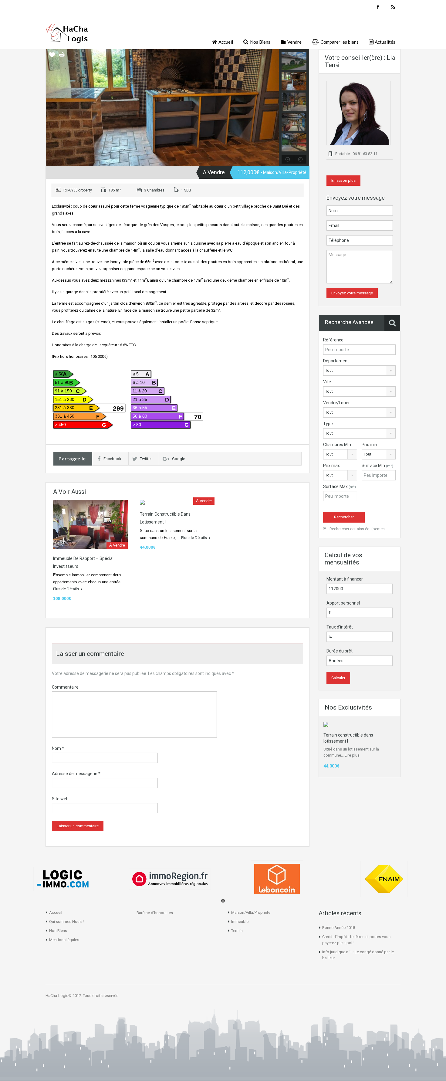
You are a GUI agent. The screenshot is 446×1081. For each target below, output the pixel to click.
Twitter (146, 458)
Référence (333, 339)
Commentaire (65, 687)
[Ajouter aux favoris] (52, 57)
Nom (58, 748)
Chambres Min (337, 444)
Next (273, 107)
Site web (60, 798)
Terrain (237, 930)
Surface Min (377, 465)
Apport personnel (343, 603)
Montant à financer (344, 579)
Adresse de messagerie (76, 773)
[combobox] (359, 370)
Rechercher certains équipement (357, 529)
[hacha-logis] (67, 36)
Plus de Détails (66, 589)
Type (328, 423)
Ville (327, 381)
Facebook (112, 458)
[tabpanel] (63, 879)
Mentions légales (64, 939)
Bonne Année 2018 (338, 927)
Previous (51, 107)
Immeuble (239, 921)
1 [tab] (223, 901)
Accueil (55, 912)
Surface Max (339, 486)
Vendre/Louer (336, 402)
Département (336, 360)
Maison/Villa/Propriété (250, 912)
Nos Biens (58, 930)
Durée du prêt (339, 651)
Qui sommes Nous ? (67, 921)
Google (178, 458)
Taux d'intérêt (339, 627)
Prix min (369, 444)
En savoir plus (343, 180)
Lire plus (352, 755)
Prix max (331, 465)
